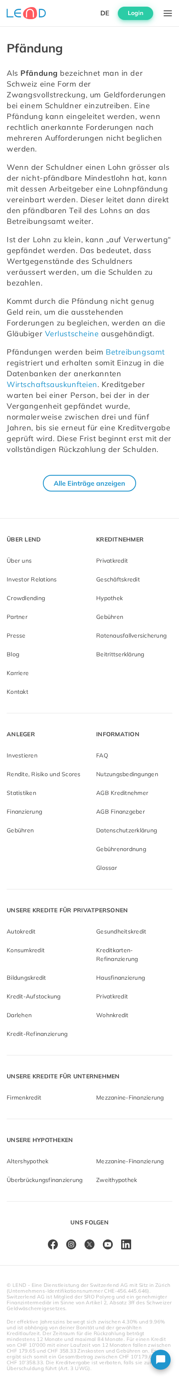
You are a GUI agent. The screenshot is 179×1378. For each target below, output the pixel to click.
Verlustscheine (72, 333)
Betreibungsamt (135, 352)
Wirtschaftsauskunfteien (52, 384)
